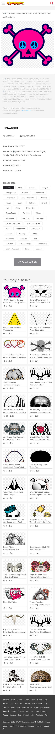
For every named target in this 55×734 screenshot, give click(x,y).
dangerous (10, 198)
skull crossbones (13, 223)
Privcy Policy (21, 726)
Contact (31, 726)
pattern (32, 203)
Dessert (26, 715)
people (9, 188)
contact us (26, 111)
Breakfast (13, 715)
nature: (6, 700)
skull (20, 188)
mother (36, 707)
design (38, 249)
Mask (13, 707)
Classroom (35, 711)
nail (7, 208)
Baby (18, 707)
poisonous (35, 228)
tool (35, 239)
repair (8, 203)
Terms (11, 726)
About (5, 726)
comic (34, 233)
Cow (45, 704)
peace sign (31, 208)
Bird (21, 704)
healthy (22, 233)
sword (44, 203)
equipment (20, 228)
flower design (25, 244)
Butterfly (27, 704)
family (29, 707)
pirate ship (25, 218)
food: (5, 715)
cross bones (11, 213)
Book (27, 711)
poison (25, 193)
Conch (39, 700)
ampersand (39, 193)
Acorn (13, 700)
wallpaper (10, 218)
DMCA (38, 726)
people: (6, 707)
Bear (16, 704)
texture (24, 239)
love (27, 249)
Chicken (39, 704)
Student (13, 711)
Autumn (19, 700)
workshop (10, 239)
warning (44, 198)
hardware (40, 218)
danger (45, 188)
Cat (33, 704)
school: (6, 711)
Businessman (45, 707)
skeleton (9, 244)
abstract (9, 233)
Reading (43, 711)
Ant (12, 704)
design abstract (12, 249)
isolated (32, 188)
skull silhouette (27, 198)
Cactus (33, 700)
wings (38, 213)
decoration (42, 244)
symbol (26, 213)
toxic (18, 208)
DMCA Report (11, 128)
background (11, 193)
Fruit (46, 715)
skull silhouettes (33, 223)
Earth (45, 700)
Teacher (21, 711)
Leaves (26, 700)
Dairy (20, 715)
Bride (24, 707)
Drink (32, 715)
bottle (20, 203)
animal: (6, 703)
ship (7, 228)
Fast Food (39, 715)
